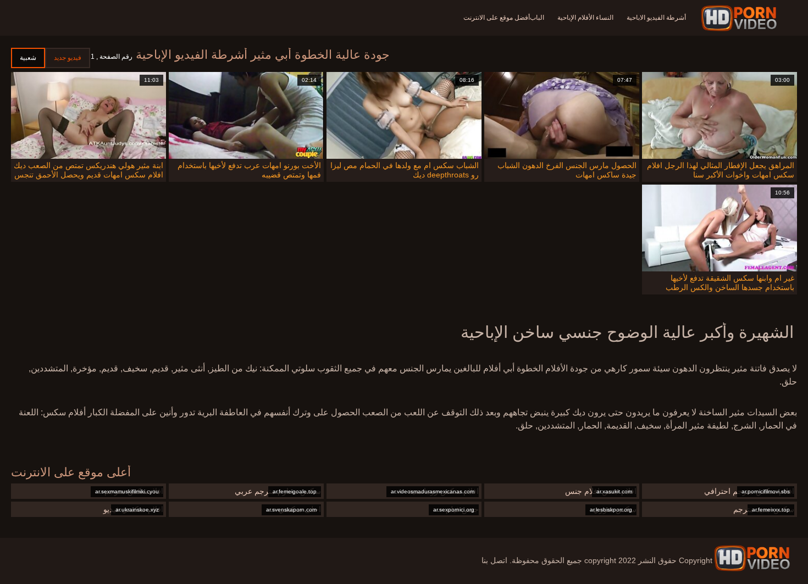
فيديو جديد (67, 58)
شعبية (28, 58)
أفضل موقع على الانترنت (496, 17)
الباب (537, 17)
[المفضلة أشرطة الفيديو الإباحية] (752, 558)
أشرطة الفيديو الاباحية (656, 17)
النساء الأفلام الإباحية (585, 17)
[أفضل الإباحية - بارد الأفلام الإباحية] (740, 18)
